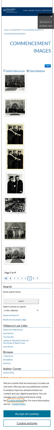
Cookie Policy (18, 403)
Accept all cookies (27, 414)
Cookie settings (15, 400)
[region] (27, 404)
